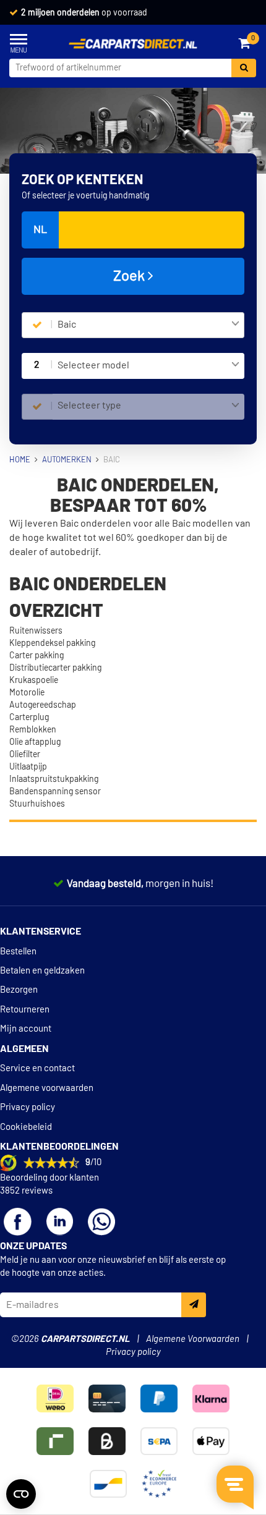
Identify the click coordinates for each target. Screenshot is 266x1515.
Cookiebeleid (26, 1127)
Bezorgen (19, 990)
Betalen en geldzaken (42, 970)
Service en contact (37, 1068)
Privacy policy (27, 1107)
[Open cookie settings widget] (21, 1494)
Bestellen (18, 951)
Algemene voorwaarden (46, 1088)
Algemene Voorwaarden (192, 1339)
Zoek (130, 276)
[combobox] (148, 325)
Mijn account (25, 1028)
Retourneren (24, 1009)
